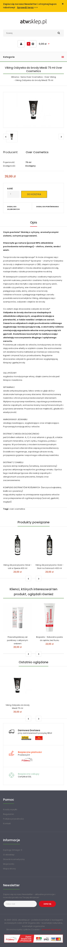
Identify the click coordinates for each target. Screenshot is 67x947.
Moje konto (8, 863)
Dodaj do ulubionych (13, 208)
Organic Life (34, 922)
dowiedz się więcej (51, 929)
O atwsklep (8, 854)
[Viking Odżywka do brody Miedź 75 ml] (33, 110)
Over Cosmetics (37, 152)
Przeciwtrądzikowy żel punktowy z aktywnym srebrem (17, 640)
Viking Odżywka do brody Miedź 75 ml (34, 80)
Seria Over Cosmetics (32, 76)
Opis (33, 222)
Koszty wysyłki (10, 809)
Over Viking (50, 76)
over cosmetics (17, 508)
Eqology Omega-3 (12, 849)
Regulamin (8, 814)
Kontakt (7, 823)
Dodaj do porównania (47, 206)
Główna (15, 76)
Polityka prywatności (13, 818)
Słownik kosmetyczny (14, 859)
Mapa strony (9, 868)
